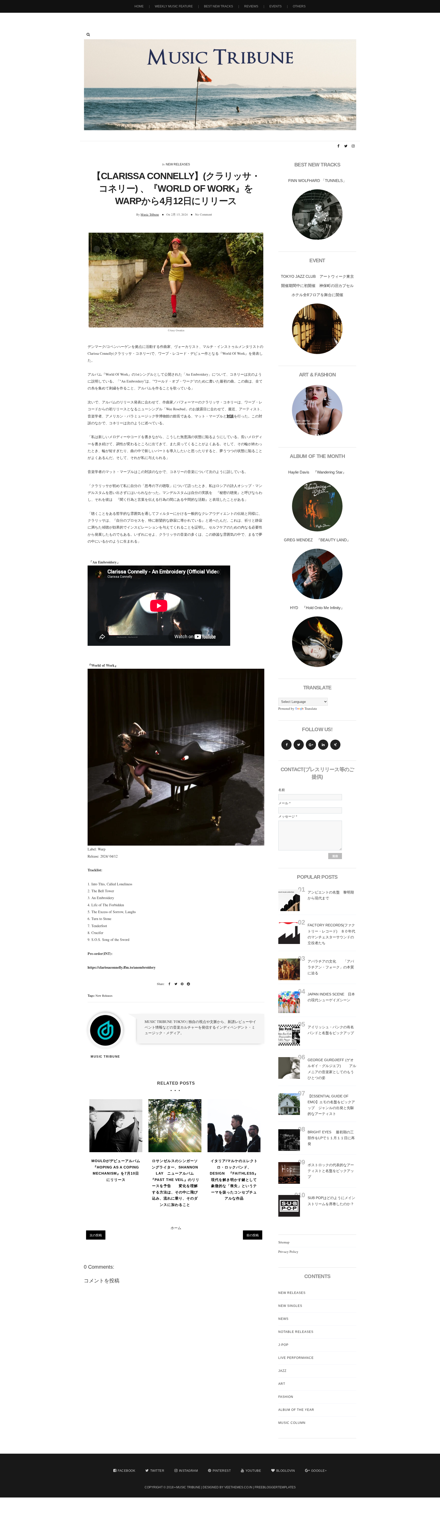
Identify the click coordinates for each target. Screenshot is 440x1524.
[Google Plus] (311, 745)
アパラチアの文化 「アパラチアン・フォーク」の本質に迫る (331, 967)
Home (139, 6)
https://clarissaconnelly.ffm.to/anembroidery (122, 967)
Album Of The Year (296, 1410)
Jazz (282, 1371)
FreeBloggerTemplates (275, 1487)
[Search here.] (88, 34)
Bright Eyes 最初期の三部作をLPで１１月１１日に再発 (331, 1138)
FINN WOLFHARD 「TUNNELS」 (317, 180)
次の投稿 (96, 1235)
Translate (311, 708)
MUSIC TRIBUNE (188, 1487)
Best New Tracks (218, 6)
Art (281, 1384)
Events (275, 6)
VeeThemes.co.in (238, 1487)
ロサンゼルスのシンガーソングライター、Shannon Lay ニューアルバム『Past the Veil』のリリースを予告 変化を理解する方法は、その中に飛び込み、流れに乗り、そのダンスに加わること (175, 1183)
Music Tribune (150, 214)
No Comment (203, 214)
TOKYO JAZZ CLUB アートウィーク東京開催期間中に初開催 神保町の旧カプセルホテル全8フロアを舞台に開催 (317, 285)
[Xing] (335, 745)
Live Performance (296, 1358)
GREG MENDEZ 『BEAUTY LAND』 (317, 540)
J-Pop (283, 1345)
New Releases (178, 164)
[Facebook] (286, 745)
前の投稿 (252, 1235)
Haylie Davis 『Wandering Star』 (317, 472)
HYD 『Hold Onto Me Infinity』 (317, 608)
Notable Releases (295, 1332)
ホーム (176, 1227)
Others (299, 6)
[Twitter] (299, 745)
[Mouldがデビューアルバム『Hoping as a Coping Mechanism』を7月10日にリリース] (116, 1125)
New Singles (290, 1306)
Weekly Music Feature (174, 6)
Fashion (285, 1397)
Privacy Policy (288, 1251)
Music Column (292, 1423)
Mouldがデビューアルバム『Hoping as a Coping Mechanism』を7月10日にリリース (115, 1170)
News (283, 1319)
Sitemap (284, 1242)
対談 (230, 416)
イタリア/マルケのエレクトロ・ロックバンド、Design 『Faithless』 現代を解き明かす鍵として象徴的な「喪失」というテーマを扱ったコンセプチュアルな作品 (234, 1179)
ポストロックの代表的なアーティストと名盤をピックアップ (331, 1171)
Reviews (251, 6)
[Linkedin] (323, 745)
